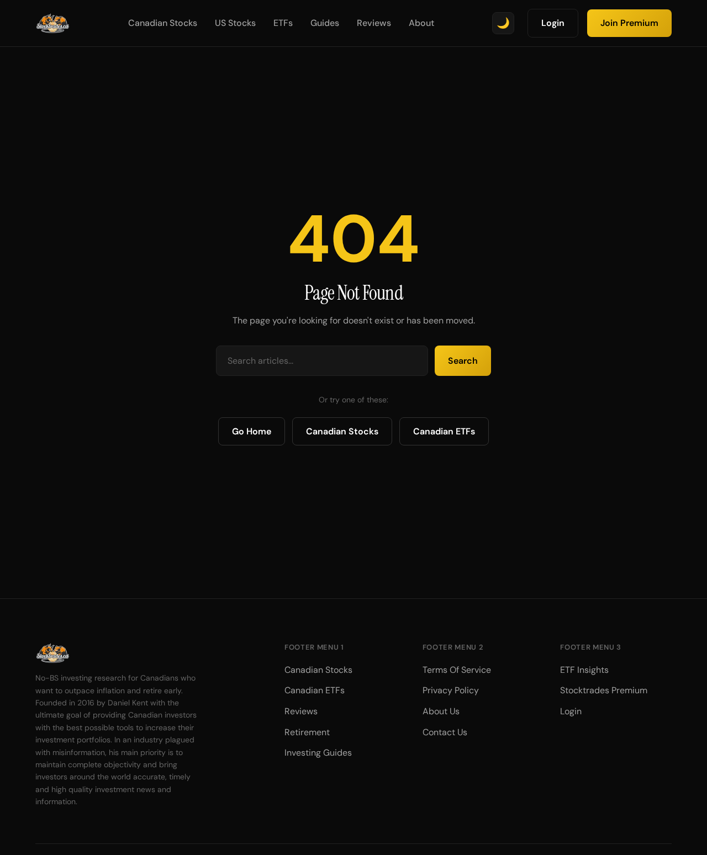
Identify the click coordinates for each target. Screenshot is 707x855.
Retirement (307, 732)
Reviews (374, 23)
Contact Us (445, 732)
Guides (324, 23)
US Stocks (235, 23)
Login (552, 23)
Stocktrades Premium (603, 690)
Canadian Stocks (162, 23)
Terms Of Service (457, 670)
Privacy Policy (451, 690)
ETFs (283, 23)
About (421, 23)
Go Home (251, 431)
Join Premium (629, 23)
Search (463, 361)
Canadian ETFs (444, 431)
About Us (441, 711)
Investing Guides (318, 752)
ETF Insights (584, 670)
